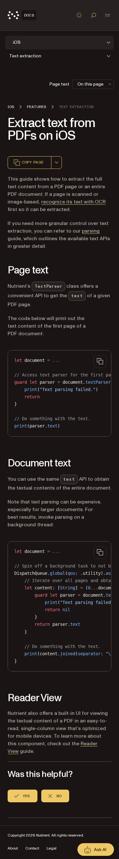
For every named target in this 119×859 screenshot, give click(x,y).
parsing (91, 231)
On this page (90, 84)
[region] (59, 393)
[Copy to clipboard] (100, 361)
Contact (32, 848)
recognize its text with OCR (73, 201)
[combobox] (56, 162)
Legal (51, 848)
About (13, 848)
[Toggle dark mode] (79, 15)
